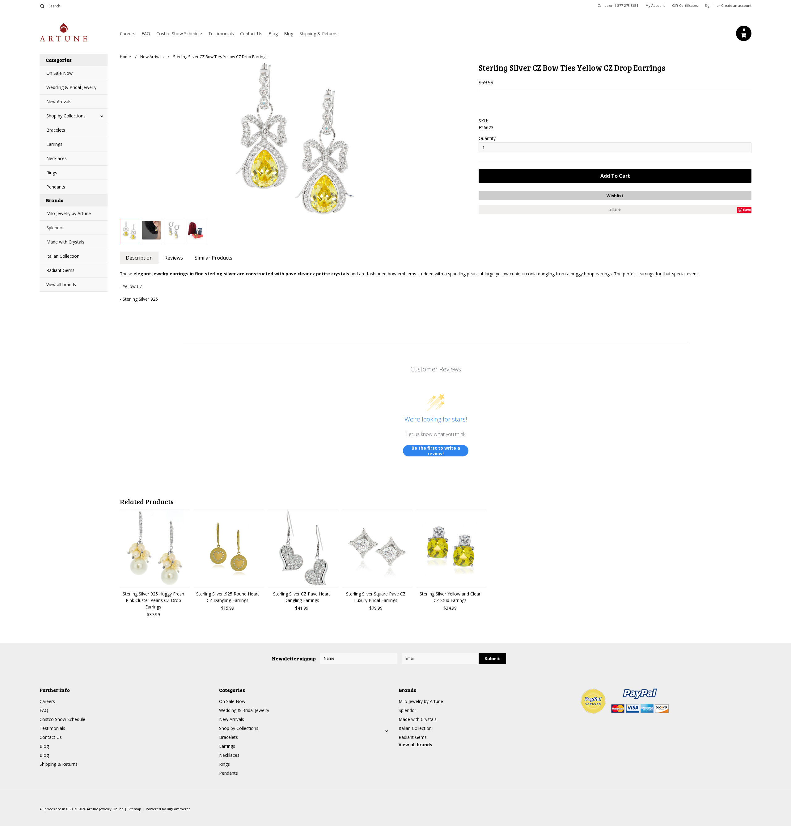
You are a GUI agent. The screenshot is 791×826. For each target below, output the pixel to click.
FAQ (146, 33)
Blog (273, 33)
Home (125, 56)
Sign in (710, 5)
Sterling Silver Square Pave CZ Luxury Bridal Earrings (376, 597)
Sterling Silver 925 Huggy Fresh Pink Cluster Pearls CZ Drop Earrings (153, 600)
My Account (655, 5)
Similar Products (213, 257)
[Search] (42, 6)
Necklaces (56, 158)
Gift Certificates (685, 5)
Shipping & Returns (318, 33)
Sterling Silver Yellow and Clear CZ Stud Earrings (450, 597)
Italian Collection (62, 256)
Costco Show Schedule (179, 33)
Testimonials (221, 33)
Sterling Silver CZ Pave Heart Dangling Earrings (301, 597)
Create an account (736, 5)
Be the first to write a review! (436, 450)
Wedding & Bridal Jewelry (71, 87)
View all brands (61, 284)
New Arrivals (58, 101)
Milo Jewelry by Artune (68, 213)
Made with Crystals (65, 242)
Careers (127, 33)
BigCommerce (179, 809)
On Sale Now (59, 73)
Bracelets (55, 130)
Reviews (173, 257)
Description (139, 257)
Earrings (54, 144)
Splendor (55, 228)
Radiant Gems (60, 270)
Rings (51, 173)
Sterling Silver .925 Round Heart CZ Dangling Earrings (227, 597)
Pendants (55, 187)
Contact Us (251, 33)
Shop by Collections (66, 116)
